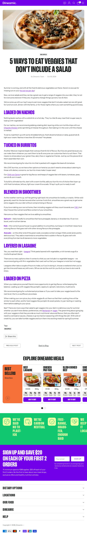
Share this (12, 336)
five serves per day (27, 91)
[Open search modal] (73, 3)
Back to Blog (43, 345)
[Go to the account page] (69, 3)
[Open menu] (83, 3)
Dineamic (19, 525)
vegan (55, 311)
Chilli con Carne (13, 174)
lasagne (27, 251)
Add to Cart (32, 399)
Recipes (43, 54)
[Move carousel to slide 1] (42, 408)
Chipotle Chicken (11, 128)
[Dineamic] (9, 3)
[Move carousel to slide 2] (45, 408)
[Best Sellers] (7, 398)
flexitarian (46, 311)
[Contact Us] (64, 3)
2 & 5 (76, 207)
